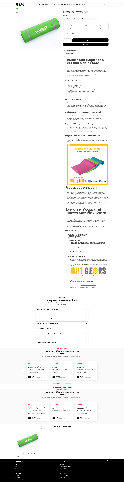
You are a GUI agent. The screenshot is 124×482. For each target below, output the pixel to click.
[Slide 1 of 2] (17, 8)
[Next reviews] (100, 370)
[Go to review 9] (68, 383)
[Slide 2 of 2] (17, 12)
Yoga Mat (103, 67)
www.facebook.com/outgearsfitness (88, 285)
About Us (62, 464)
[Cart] (107, 4)
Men (16, 466)
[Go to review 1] (52, 383)
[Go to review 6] (57, 383)
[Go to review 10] (69, 383)
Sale (16, 464)
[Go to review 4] (55, 383)
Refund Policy (63, 473)
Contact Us (62, 471)
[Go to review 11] (70, 383)
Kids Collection (19, 471)
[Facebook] (105, 460)
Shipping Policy (63, 468)
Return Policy (74, 251)
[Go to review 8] (67, 383)
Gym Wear (62, 477)
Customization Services (65, 466)
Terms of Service (64, 475)
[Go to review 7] (66, 383)
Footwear (18, 477)
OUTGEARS (80, 256)
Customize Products (20, 480)
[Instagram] (108, 460)
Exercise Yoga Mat (71, 218)
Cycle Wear (18, 473)
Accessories (18, 475)
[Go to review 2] (53, 383)
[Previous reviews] (23, 370)
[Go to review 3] (54, 383)
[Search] (102, 4)
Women (17, 468)
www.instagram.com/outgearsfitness (87, 287)
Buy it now (86, 44)
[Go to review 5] (56, 383)
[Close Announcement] (122, 1)
